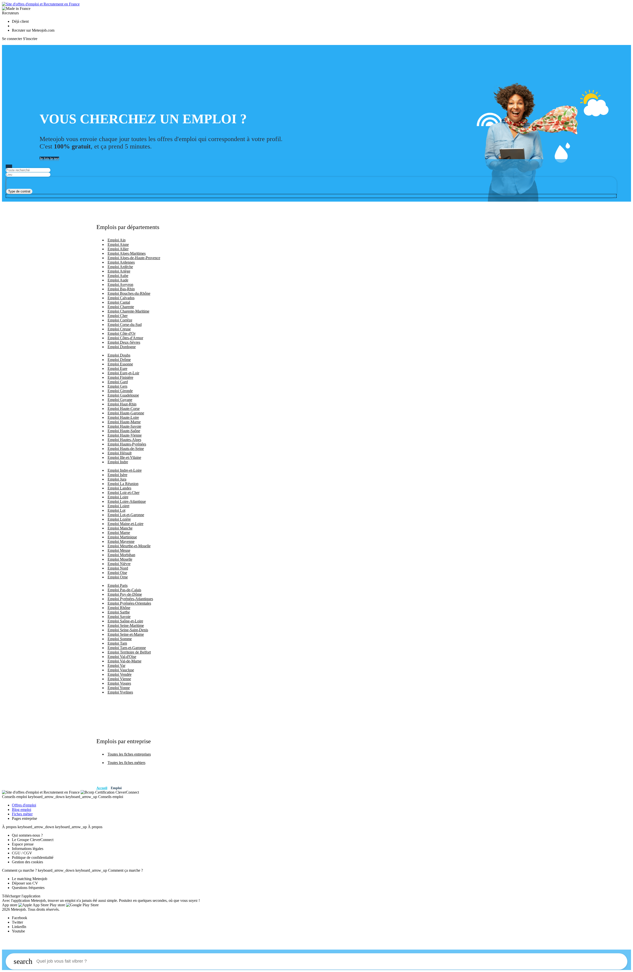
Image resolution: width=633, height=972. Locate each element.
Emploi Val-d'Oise (122, 657)
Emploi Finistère (120, 377)
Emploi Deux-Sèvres (124, 342)
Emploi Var (116, 665)
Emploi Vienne (119, 679)
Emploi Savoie (119, 616)
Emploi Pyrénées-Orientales (129, 603)
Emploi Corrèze (120, 320)
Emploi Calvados (121, 298)
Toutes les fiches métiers (126, 763)
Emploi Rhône (119, 608)
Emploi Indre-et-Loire (125, 470)
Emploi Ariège (119, 271)
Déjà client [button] (20, 21)
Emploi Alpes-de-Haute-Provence (134, 258)
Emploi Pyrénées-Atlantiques (130, 599)
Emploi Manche (120, 528)
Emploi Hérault (120, 453)
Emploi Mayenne (121, 541)
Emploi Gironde (120, 391)
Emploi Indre (118, 462)
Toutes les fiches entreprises (129, 754)
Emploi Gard (118, 382)
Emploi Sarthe (119, 612)
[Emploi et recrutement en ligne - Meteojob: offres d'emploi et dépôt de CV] (41, 4)
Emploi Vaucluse (121, 670)
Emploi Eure (117, 368)
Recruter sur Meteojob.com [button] (33, 30)
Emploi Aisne (118, 244)
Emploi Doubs (119, 355)
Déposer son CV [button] (25, 883)
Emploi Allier (118, 249)
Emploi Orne (118, 577)
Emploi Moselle (120, 559)
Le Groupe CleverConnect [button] (32, 840)
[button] (41, 792)
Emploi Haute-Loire (123, 417)
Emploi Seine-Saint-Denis (128, 630)
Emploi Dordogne (122, 347)
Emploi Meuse (119, 550)
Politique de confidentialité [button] (32, 857)
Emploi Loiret (118, 506)
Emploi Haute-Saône (124, 431)
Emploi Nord (118, 568)
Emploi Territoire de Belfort (129, 652)
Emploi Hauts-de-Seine (126, 448)
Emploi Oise (117, 573)
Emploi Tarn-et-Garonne (127, 648)
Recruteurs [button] (10, 13)
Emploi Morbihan (121, 555)
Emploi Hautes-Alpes (124, 440)
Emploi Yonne (119, 688)
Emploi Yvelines (120, 692)
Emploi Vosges (119, 683)
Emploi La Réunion (123, 484)
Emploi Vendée (120, 674)
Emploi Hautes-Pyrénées (127, 444)
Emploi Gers (117, 386)
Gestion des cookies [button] (27, 862)
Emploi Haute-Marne (124, 422)
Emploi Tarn (117, 643)
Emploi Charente (121, 307)
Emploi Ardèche (120, 267)
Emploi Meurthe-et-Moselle (129, 546)
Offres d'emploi (24, 805)
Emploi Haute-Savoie (124, 426)
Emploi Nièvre (119, 564)
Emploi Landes (119, 488)
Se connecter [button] (12, 39)
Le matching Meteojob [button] (29, 879)
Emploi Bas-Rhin (121, 289)
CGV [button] (27, 853)
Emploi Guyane (120, 400)
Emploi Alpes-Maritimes (127, 253)
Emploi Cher (118, 316)
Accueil (101, 788)
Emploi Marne (119, 532)
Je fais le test (49, 159)
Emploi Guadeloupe (123, 395)
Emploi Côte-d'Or (122, 333)
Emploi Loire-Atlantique (127, 501)
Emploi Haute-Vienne (125, 435)
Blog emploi (21, 809)
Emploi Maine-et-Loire (125, 524)
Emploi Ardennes (121, 262)
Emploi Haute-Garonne (126, 413)
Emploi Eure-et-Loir (123, 373)
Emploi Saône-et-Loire (125, 621)
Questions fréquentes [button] (28, 888)
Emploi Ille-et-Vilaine (124, 457)
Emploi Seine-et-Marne (126, 634)
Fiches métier (22, 814)
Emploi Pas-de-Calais (124, 590)
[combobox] (19, 191)
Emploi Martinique (122, 537)
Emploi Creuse (119, 329)
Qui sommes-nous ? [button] (27, 835)
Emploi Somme (120, 639)
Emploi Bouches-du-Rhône (129, 293)
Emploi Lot (116, 510)
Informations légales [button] (27, 848)
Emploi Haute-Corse (124, 408)
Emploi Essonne (120, 364)
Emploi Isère (117, 475)
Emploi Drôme (119, 360)
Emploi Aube (118, 276)
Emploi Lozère (119, 519)
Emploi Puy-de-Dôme (125, 594)
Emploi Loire (118, 497)
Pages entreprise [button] (24, 818)
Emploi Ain (117, 240)
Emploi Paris (118, 585)
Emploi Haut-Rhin (122, 404)
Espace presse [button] (23, 844)
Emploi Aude (118, 280)
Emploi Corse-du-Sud (125, 324)
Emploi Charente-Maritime (128, 311)
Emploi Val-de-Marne (124, 661)
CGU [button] (16, 853)
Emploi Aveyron (120, 284)
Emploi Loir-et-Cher (123, 492)
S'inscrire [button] (30, 39)
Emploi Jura (117, 479)
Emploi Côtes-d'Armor (125, 338)
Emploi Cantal (119, 302)
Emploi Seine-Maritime (126, 625)
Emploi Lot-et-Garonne (126, 515)
